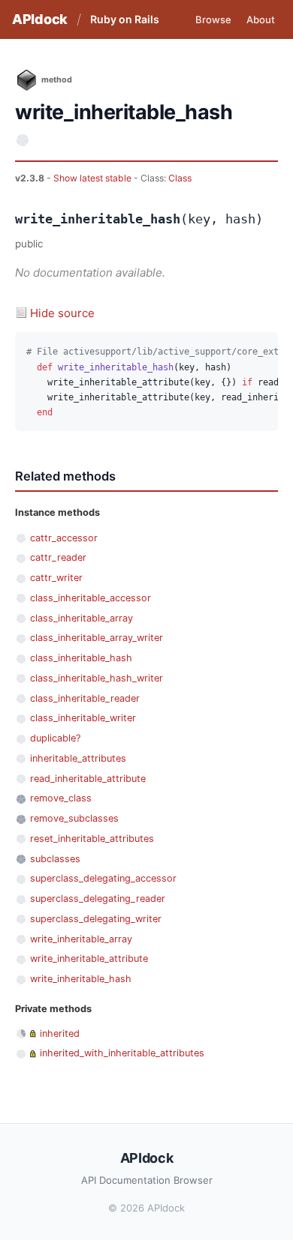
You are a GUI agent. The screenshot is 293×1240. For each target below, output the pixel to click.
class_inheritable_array (81, 618)
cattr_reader (58, 557)
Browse (213, 19)
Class (180, 178)
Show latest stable (93, 178)
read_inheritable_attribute (88, 778)
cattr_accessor (64, 538)
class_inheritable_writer (83, 717)
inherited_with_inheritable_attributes (122, 1053)
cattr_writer (56, 577)
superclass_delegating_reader (97, 898)
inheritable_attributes (78, 758)
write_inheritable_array (81, 939)
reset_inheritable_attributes (92, 838)
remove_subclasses (74, 818)
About (260, 19)
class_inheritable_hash (81, 657)
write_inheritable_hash (80, 978)
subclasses (55, 858)
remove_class (61, 798)
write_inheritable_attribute (89, 958)
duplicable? (55, 738)
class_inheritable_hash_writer (96, 678)
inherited (60, 1033)
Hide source (62, 313)
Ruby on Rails (124, 19)
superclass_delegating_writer (96, 918)
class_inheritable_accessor (90, 598)
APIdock (40, 19)
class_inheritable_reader (85, 698)
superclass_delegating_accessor (103, 878)
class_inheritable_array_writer (96, 637)
